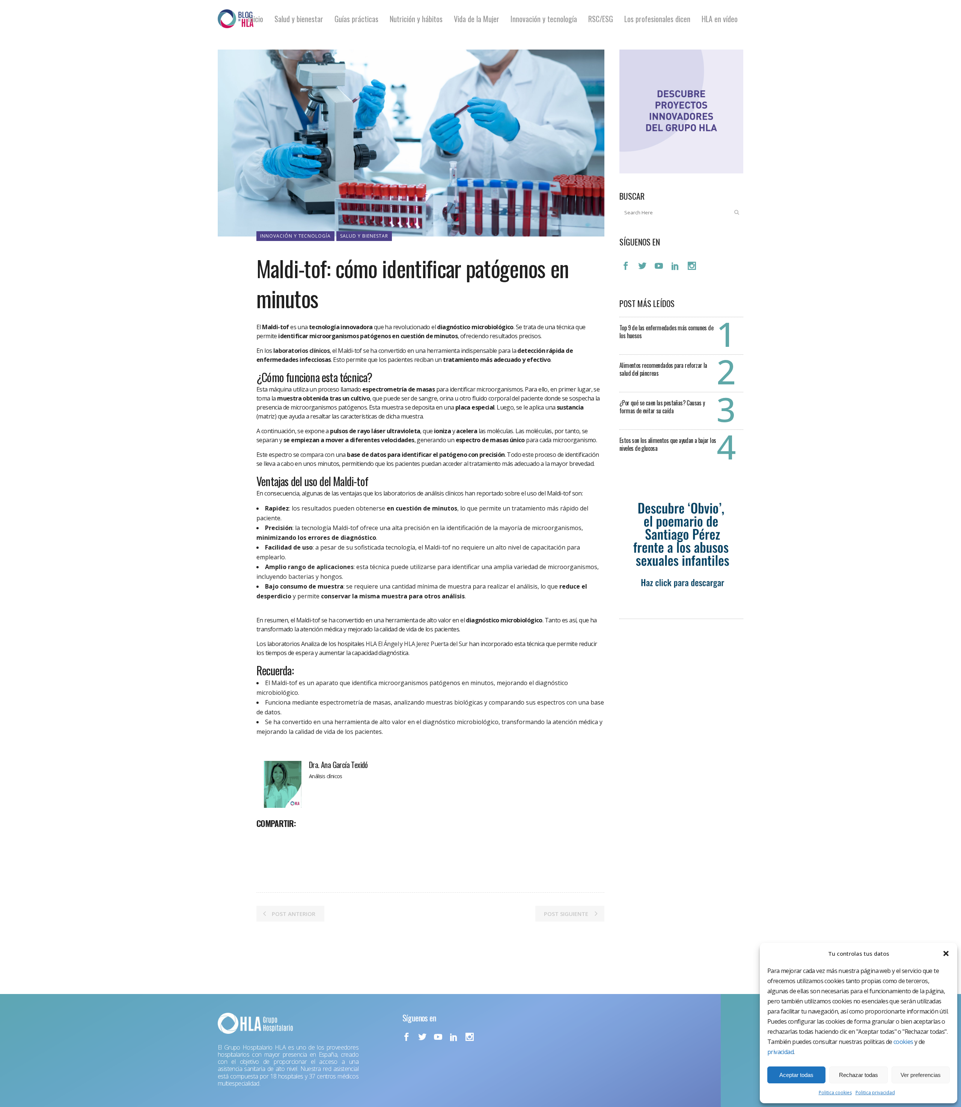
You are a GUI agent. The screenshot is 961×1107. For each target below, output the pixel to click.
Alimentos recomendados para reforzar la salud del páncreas (663, 369)
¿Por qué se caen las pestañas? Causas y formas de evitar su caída (662, 406)
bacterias (301, 576)
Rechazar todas (858, 1075)
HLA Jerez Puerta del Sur (436, 644)
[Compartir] (264, 839)
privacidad (780, 1052)
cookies (903, 1042)
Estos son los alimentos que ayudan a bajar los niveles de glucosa (667, 444)
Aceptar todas (796, 1075)
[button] (946, 953)
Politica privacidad (875, 1092)
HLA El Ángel (382, 644)
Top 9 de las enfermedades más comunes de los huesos (666, 331)
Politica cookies (835, 1092)
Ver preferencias (921, 1075)
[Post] (282, 839)
